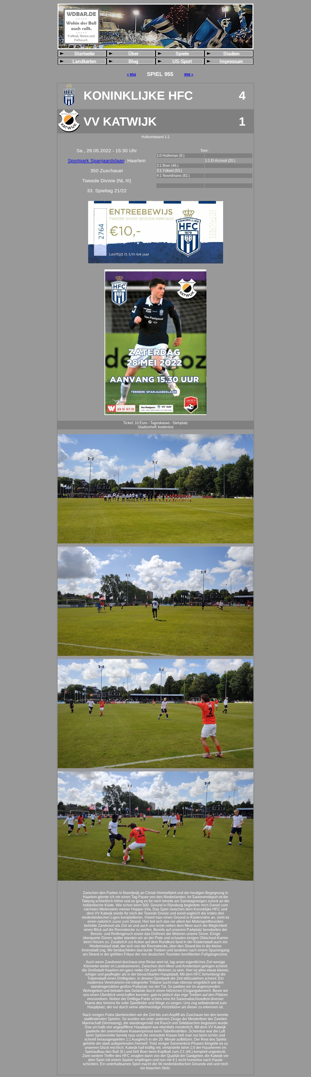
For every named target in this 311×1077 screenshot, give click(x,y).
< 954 (131, 75)
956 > (188, 75)
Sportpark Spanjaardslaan (96, 160)
